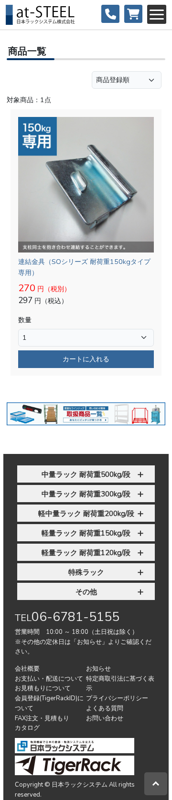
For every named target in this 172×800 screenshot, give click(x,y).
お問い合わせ (104, 718)
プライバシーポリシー (117, 698)
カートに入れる (86, 359)
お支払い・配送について (49, 678)
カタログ (27, 728)
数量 (25, 320)
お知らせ (98, 668)
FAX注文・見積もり (42, 718)
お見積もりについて (43, 688)
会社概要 (27, 668)
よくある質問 (104, 708)
